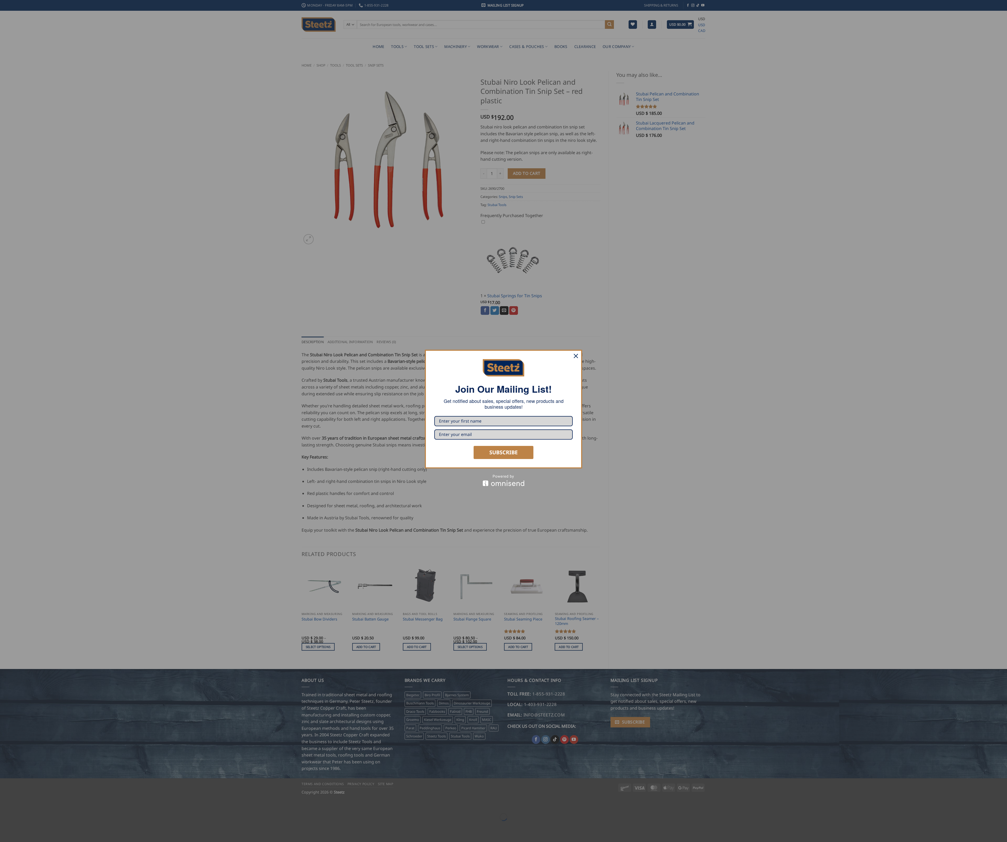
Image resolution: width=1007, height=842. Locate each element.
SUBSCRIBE (503, 452)
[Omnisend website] (503, 480)
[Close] (576, 356)
